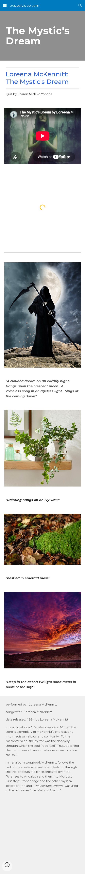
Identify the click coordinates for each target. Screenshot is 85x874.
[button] (4, 5)
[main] (42, 35)
